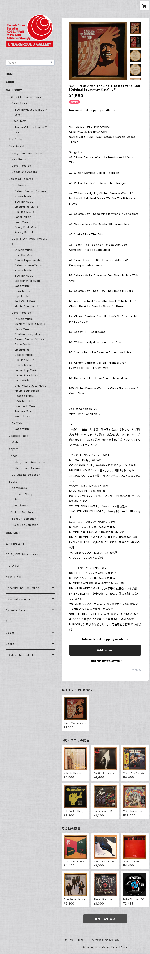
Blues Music (23, 329)
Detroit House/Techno (29, 265)
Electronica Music (26, 206)
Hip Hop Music (24, 211)
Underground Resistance (25, 153)
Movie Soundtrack (27, 306)
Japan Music (23, 216)
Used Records (21, 165)
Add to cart (105, 650)
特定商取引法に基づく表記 (106, 940)
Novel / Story (23, 494)
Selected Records (21, 178)
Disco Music (23, 344)
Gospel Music (24, 354)
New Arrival (16, 146)
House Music (23, 196)
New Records (21, 159)
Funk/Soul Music (26, 301)
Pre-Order (15, 139)
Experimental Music (27, 280)
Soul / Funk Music (26, 227)
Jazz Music (22, 222)
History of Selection (25, 524)
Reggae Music (24, 395)
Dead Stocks (20, 103)
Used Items (19, 120)
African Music (24, 249)
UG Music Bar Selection (24, 512)
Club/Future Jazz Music (30, 385)
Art (16, 499)
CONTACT (13, 532)
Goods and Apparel (25, 171)
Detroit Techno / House (30, 191)
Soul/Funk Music (26, 406)
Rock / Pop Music (26, 232)
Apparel (14, 449)
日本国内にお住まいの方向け (105, 661)
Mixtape (17, 442)
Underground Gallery (26, 468)
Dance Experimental (28, 260)
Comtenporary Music (28, 334)
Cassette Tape (18, 435)
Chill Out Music (24, 255)
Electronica (22, 349)
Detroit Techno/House (29, 339)
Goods (13, 455)
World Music (23, 416)
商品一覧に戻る (105, 919)
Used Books (20, 505)
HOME (10, 74)
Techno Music (24, 201)
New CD (17, 422)
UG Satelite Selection (26, 474)
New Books (19, 487)
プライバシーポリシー (75, 940)
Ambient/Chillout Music (30, 324)
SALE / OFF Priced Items (25, 97)
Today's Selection (24, 518)
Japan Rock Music (27, 375)
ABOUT (11, 82)
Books (13, 481)
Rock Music (22, 291)
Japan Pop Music (26, 370)
